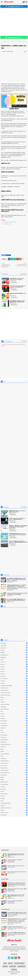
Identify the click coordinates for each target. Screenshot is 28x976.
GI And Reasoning (14, 709)
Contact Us (14, 969)
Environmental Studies (14, 695)
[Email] (20, 259)
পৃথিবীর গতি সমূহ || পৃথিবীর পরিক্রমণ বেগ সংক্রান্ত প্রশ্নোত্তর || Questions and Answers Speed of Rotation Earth (18, 526)
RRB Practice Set (14, 782)
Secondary (14, 789)
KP (14, 730)
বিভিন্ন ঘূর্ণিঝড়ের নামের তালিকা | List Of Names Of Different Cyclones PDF (17, 511)
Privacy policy (12, 966)
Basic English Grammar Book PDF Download (17, 871)
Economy (14, 680)
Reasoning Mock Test (14, 772)
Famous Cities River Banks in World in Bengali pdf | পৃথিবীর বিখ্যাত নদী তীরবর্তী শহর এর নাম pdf (18, 542)
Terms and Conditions (19, 963)
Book (14, 659)
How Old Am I (14, 720)
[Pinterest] (17, 259)
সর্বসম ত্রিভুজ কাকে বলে (8, 224)
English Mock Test (14, 690)
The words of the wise (14, 803)
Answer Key (14, 647)
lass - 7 (14, 732)
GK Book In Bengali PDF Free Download (16, 865)
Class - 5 (14, 666)
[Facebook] (9, 259)
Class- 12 (14, 673)
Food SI (14, 702)
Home (2, 41)
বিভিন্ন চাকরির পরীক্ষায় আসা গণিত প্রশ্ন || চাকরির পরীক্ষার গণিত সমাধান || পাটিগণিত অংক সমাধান (17, 301)
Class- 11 (14, 671)
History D (14, 718)
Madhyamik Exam (14, 739)
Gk (14, 711)
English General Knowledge (14, 685)
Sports (14, 791)
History (14, 716)
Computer (14, 676)
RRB (14, 779)
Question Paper (14, 767)
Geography (14, 706)
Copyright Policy (21, 966)
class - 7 (14, 669)
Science (14, 786)
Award (14, 650)
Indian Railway (14, 725)
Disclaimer (5, 966)
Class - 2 (14, 664)
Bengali (14, 652)
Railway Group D (14, 770)
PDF (14, 756)
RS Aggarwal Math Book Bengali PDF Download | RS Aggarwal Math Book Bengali (17, 594)
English (14, 683)
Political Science (14, 763)
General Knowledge (14, 704)
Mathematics (7, 41)
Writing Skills (14, 815)
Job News (14, 727)
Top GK (14, 805)
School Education (14, 784)
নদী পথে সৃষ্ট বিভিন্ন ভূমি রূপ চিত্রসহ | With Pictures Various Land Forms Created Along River (17, 534)
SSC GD (14, 796)
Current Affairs (14, 678)
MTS (14, 749)
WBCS (14, 810)
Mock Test (14, 746)
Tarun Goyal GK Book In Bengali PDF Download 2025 (15, 860)
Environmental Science (14, 692)
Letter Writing (14, 735)
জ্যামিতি (4, 114)
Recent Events (14, 775)
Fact (14, 699)
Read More (14, 282)
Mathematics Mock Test (14, 744)
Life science (14, 737)
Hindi (14, 713)
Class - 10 (14, 662)
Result (14, 777)
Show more (23, 274)
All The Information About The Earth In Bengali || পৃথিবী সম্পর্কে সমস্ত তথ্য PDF (17, 519)
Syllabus (14, 798)
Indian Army (14, 723)
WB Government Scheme (14, 807)
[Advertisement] (14, 22)
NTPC (14, 751)
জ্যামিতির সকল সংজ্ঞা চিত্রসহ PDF (10, 222)
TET (14, 800)
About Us (10, 963)
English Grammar (14, 687)
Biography (14, 657)
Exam (14, 697)
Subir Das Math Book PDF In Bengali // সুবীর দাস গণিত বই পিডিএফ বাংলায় (17, 889)
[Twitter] (12, 259)
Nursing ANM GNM (14, 753)
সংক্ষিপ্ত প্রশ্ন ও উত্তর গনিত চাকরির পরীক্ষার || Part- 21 (18, 294)
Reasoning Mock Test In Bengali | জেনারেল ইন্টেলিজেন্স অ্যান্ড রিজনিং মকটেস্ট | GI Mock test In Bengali (16, 854)
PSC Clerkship (14, 765)
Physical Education (14, 760)
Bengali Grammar (14, 655)
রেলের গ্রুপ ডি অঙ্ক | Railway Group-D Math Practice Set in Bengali (17, 279)
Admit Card (14, 643)
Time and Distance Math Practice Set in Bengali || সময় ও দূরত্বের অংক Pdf (17, 286)
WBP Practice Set (14, 812)
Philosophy (14, 758)
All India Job (14, 645)
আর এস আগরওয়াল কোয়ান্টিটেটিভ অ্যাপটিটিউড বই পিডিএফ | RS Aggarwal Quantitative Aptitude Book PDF (16, 600)
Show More (24, 507)
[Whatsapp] (15, 259)
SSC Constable (14, 793)
